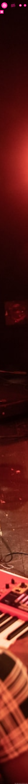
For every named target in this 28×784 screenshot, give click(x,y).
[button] (2, 12)
